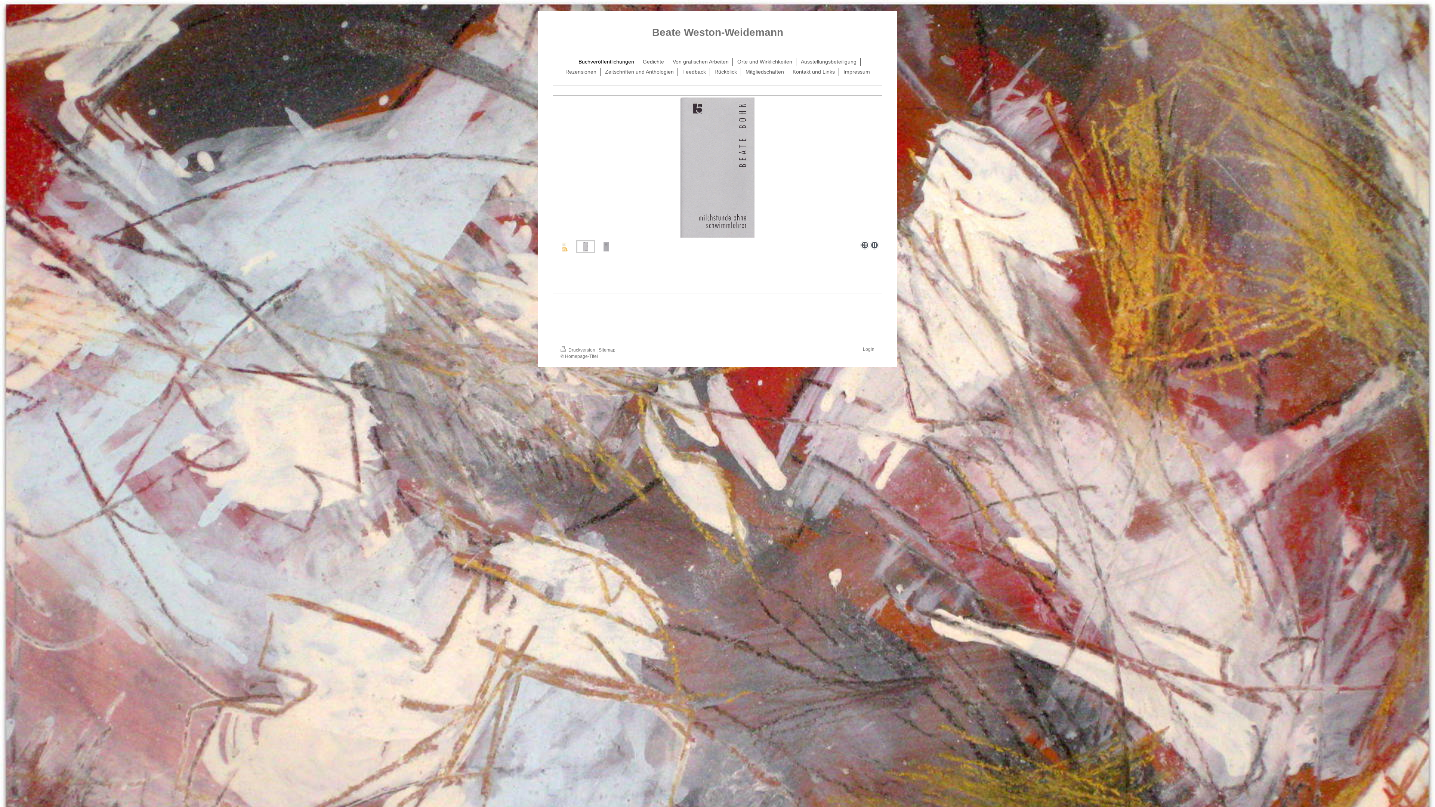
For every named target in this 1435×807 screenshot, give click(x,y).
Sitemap (607, 350)
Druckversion (581, 350)
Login (868, 349)
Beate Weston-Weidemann (717, 32)
